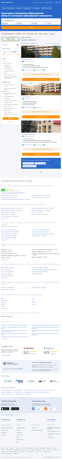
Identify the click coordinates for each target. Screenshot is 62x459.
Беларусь (17, 448)
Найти (31, 27)
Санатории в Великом (18, 390)
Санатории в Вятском (18, 392)
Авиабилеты (3, 432)
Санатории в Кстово (19, 394)
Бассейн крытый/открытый (8, 33)
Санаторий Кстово (26, 59)
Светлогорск (36, 448)
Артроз (2, 304)
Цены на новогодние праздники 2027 (40, 233)
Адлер (24, 449)
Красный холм (4, 271)
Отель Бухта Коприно (5, 197)
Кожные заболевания (36, 214)
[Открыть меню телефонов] (56, 2)
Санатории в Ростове (28, 390)
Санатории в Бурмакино (6, 392)
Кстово (2, 269)
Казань (40, 451)
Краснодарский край (18, 449)
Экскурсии (3, 434)
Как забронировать (48, 2)
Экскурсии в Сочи (16, 453)
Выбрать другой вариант (41, 79)
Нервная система (5, 214)
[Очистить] (59, 20)
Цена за (9, 48)
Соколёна (34, 273)
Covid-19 (33, 212)
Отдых (40, 33)
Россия (36, 451)
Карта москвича (20, 439)
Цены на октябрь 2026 (6, 235)
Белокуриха (12, 448)
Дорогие (46, 33)
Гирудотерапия (4, 289)
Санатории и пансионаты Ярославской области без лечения (14, 336)
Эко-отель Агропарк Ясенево (38, 195)
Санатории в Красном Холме (7, 394)
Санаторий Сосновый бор (28, 134)
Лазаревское (38, 449)
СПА (24, 33)
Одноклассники (48, 408)
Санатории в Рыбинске (40, 390)
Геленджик (33, 449)
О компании (35, 2)
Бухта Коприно (4, 275)
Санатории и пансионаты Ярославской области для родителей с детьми (46, 331)
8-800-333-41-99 (21, 419)
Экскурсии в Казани (47, 451)
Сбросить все (10, 121)
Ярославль (3, 273)
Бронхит (33, 304)
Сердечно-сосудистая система (8, 210)
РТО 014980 (20, 368)
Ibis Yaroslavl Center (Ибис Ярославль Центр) (41, 269)
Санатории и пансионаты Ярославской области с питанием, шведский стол (45, 334)
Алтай (7, 448)
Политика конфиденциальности (49, 457)
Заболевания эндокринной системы (39, 208)
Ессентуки (49, 448)
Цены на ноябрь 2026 (6, 237)
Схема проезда (50, 437)
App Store (3, 408)
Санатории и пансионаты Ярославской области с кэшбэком (14, 325)
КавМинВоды (42, 448)
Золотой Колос (4, 267)
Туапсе (47, 449)
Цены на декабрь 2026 (37, 231)
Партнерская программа (37, 430)
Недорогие (52, 33)
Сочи (44, 449)
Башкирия (22, 451)
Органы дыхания (4, 212)
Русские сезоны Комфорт (37, 267)
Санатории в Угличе (50, 390)
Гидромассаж (4, 287)
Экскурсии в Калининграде (6, 453)
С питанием (18, 33)
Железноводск (9, 449)
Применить (10, 118)
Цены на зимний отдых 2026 (38, 229)
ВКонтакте (34, 408)
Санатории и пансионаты (6, 427)
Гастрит (3, 306)
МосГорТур (19, 430)
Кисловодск (54, 448)
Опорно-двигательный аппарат (8, 208)
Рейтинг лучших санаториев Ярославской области (14, 192)
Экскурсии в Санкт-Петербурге (26, 448)
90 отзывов (26, 136)
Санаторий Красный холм (7, 195)
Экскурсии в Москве (30, 451)
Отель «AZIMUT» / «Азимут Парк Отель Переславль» (12, 199)
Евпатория (3, 451)
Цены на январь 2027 (36, 235)
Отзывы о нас (20, 434)
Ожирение (34, 302)
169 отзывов (26, 98)
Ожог (33, 298)
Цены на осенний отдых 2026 (7, 231)
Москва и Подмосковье (14, 451)
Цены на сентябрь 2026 (6, 233)
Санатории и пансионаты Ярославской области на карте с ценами (14, 328)
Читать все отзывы (6, 355)
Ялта (59, 449)
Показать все (4, 218)
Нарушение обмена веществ (38, 210)
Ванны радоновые (36, 287)
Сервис (4, 58)
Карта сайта (58, 457)
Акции (41, 2)
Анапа (28, 449)
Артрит (2, 298)
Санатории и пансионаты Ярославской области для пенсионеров (46, 325)
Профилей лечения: (28, 70)
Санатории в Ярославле (6, 390)
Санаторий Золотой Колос (37, 197)
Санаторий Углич (26, 96)
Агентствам (34, 427)
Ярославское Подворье (37, 271)
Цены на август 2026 (5, 229)
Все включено (30, 33)
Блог (18, 442)
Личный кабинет (51, 419)
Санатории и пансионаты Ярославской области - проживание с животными (46, 328)
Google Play (13, 408)
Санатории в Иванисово (44, 392)
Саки (8, 451)
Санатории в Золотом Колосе (30, 392)
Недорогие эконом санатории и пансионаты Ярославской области (14, 334)
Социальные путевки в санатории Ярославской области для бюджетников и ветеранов (14, 331)
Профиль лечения (6, 82)
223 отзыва (26, 61)
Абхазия (2, 448)
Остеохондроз (4, 300)
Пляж (36, 33)
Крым (51, 449)
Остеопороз (3, 302)
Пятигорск (3, 449)
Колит (33, 300)
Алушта (55, 449)
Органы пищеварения (6, 216)
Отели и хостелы (4, 430)
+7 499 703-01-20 (5, 419)
